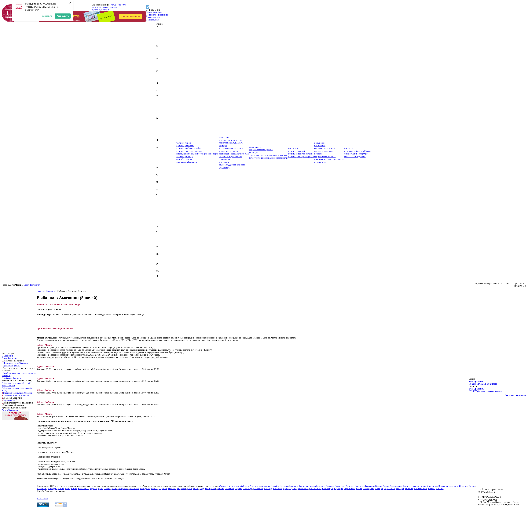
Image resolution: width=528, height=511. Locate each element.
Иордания (161, 105)
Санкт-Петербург (32, 285)
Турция (159, 224)
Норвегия (160, 172)
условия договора (184, 156)
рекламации (224, 162)
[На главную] (11, 21)
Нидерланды (162, 170)
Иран (158, 108)
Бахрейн (160, 48)
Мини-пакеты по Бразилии (15, 363)
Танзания (160, 219)
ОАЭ (158, 177)
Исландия (161, 110)
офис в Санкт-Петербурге (356, 154)
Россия (159, 192)
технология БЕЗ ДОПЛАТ (231, 143)
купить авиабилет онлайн (188, 148)
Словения (161, 212)
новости (318, 154)
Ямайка (159, 278)
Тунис (159, 222)
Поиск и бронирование (157, 15)
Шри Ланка (389, 488)
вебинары (253, 152)
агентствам (224, 137)
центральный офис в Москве (357, 151)
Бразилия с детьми (11, 365)
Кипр (158, 128)
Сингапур (161, 209)
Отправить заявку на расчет (486, 390)
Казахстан (161, 120)
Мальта (159, 157)
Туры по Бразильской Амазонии (18, 393)
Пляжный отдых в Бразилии (16, 395)
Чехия (159, 251)
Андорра (160, 39)
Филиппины (162, 234)
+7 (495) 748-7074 (117, 5)
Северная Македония (166, 202)
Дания (159, 86)
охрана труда (320, 162)
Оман (159, 180)
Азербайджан (162, 34)
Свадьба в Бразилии (12, 398)
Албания (160, 36)
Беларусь (160, 51)
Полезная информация (13, 405)
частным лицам (183, 143)
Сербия (159, 207)
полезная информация (186, 162)
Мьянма (160, 165)
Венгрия (160, 63)
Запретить (47, 15)
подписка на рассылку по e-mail (234, 154)
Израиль (160, 98)
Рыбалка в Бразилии (12, 378)
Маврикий (161, 150)
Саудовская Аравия (165, 197)
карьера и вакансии (323, 151)
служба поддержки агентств (232, 165)
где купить (293, 148)
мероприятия (255, 147)
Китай (159, 130)
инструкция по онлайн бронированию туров (197, 154)
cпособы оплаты (184, 159)
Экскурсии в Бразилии (13, 361)
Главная (40, 291)
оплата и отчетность (228, 151)
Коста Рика (161, 133)
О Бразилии (7, 356)
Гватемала (161, 73)
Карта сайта (42, 498)
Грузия (159, 81)
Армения (160, 43)
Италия (159, 115)
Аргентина (161, 41)
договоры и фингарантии (231, 148)
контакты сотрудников (354, 156)
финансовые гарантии (324, 148)
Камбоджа (161, 123)
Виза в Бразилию (10, 410)
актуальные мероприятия (261, 149)
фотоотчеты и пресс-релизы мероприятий (268, 158)
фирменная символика (325, 156)
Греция (159, 78)
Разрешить (63, 15)
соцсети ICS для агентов (230, 156)
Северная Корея (163, 199)
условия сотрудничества (230, 140)
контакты (348, 148)
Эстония (160, 269)
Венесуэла (161, 66)
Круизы (93, 488)
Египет (159, 93)
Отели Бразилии (9, 358)
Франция (160, 239)
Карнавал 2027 (10, 400)
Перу (158, 184)
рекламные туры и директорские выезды (268, 155)
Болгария (160, 53)
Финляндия (161, 236)
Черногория (161, 249)
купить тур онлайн (100, 10)
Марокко (160, 160)
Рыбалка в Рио (8, 385)
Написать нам (152, 20)
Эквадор (160, 266)
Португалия (161, 187)
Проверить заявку (154, 17)
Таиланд (160, 217)
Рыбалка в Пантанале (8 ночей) (16, 383)
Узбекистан (161, 229)
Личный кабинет (154, 12)
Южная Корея (162, 274)
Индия (159, 100)
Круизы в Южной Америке (14, 408)
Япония (160, 281)
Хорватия (160, 244)
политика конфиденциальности (329, 159)
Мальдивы (161, 155)
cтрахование (224, 159)
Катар (159, 125)
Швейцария (161, 256)
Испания (160, 113)
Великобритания (164, 61)
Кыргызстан (162, 137)
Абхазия (160, 29)
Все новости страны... (515, 395)
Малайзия (161, 152)
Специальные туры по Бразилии (18, 403)
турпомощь (224, 167)
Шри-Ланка (161, 261)
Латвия (159, 142)
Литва (159, 145)
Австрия (160, 31)
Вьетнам (160, 68)
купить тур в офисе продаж (104, 7)
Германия (160, 76)
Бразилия (160, 56)
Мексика (160, 162)
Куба (158, 135)
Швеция (160, 259)
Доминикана (162, 88)
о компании (319, 143)
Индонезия (161, 103)
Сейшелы (160, 204)
